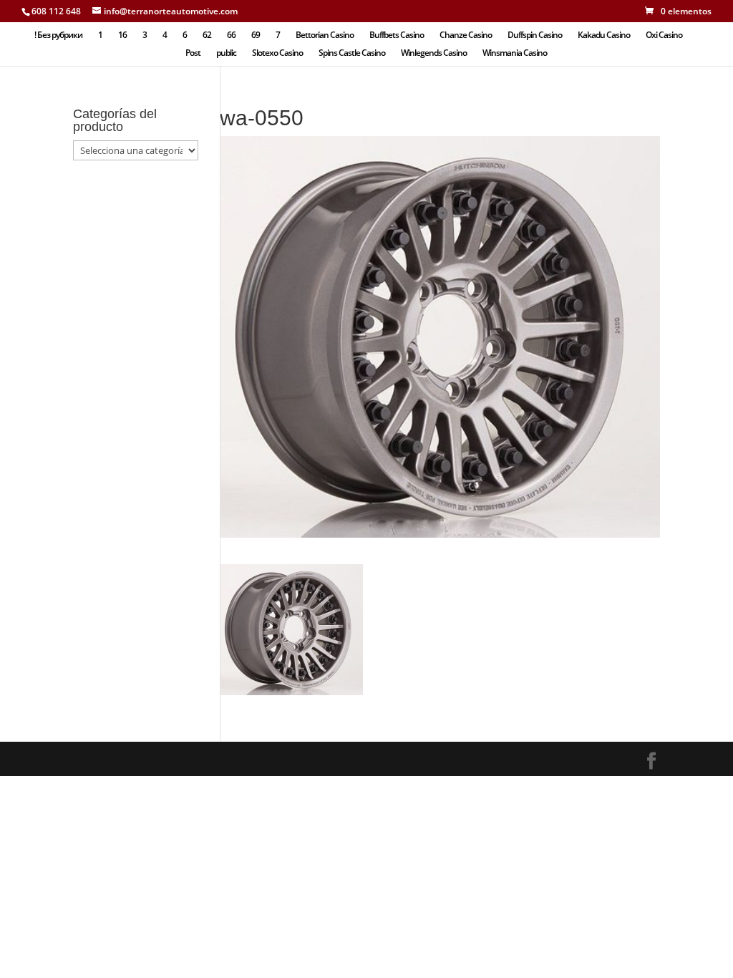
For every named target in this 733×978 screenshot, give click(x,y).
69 (255, 35)
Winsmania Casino (514, 53)
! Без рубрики (58, 35)
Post (192, 53)
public (226, 53)
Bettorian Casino (325, 35)
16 (122, 35)
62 (207, 35)
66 (231, 35)
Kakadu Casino (604, 35)
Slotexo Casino (277, 53)
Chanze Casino (466, 35)
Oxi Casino (664, 35)
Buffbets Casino (396, 35)
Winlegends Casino (434, 53)
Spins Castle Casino (352, 53)
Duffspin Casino (535, 35)
